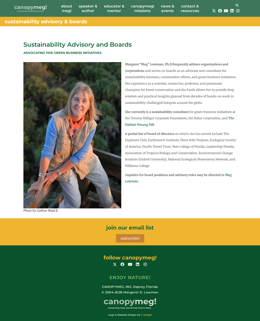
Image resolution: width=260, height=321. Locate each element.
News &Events (167, 8)
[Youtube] (226, 11)
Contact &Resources (190, 8)
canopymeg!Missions (142, 8)
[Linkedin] (232, 11)
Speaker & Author (88, 8)
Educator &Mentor (114, 8)
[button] (226, 5)
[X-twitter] (214, 11)
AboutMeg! (66, 8)
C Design (146, 314)
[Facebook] (220, 11)
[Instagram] (238, 11)
